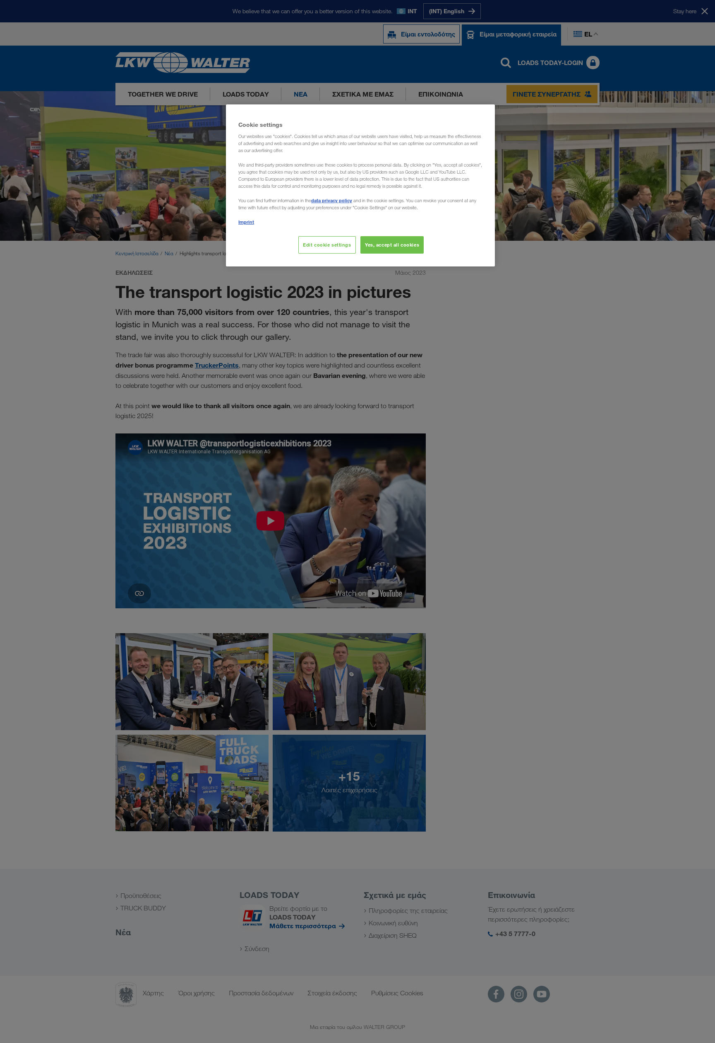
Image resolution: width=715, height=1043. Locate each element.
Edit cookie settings (327, 245)
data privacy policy (331, 200)
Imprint (246, 222)
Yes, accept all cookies (392, 245)
